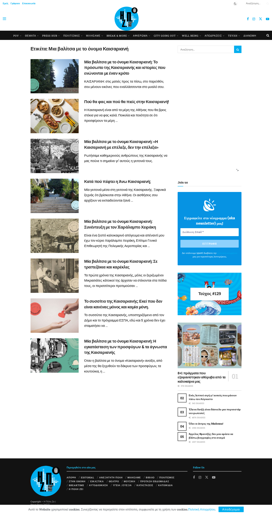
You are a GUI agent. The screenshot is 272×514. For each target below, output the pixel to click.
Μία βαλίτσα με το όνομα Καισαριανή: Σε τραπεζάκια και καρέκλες (120, 264)
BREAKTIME (76, 485)
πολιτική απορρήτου (227, 253)
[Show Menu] (4, 18)
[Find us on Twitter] (260, 19)
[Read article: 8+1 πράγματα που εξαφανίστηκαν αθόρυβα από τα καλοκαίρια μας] (209, 345)
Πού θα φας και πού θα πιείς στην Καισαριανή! (126, 101)
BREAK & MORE (117, 35)
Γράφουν (15, 3)
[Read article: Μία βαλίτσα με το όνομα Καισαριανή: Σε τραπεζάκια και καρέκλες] (55, 275)
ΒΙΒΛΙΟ (150, 477)
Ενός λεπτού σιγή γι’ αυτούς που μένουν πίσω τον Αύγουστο (212, 397)
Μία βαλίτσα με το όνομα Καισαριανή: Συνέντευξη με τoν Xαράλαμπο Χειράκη (120, 224)
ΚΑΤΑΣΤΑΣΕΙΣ (145, 485)
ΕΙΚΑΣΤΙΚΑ (97, 481)
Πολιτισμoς (71, 35)
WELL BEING (190, 35)
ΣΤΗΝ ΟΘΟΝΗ (77, 481)
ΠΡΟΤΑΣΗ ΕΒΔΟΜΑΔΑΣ (154, 481)
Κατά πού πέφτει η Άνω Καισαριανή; (117, 181)
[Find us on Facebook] (248, 19)
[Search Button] (267, 3)
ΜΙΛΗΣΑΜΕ (93, 35)
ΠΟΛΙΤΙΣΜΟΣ (166, 477)
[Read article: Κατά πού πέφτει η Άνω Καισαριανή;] (55, 196)
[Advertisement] (208, 115)
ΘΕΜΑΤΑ (30, 35)
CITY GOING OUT (165, 35)
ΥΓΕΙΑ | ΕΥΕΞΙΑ (122, 485)
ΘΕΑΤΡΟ (114, 481)
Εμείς (5, 3)
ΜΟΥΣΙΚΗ (129, 481)
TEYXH (232, 35)
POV (16, 35)
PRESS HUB (49, 35)
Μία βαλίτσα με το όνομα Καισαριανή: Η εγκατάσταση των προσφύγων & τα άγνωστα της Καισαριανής (125, 346)
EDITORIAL (87, 477)
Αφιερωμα (140, 35)
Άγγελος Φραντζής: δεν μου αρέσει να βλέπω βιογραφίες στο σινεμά (211, 435)
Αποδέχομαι (231, 509)
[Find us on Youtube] (267, 19)
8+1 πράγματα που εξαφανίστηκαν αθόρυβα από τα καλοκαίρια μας (202, 377)
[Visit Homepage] (127, 19)
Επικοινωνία (28, 3)
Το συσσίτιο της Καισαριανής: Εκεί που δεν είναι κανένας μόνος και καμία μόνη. (123, 303)
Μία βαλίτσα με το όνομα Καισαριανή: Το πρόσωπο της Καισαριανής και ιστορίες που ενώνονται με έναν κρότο (124, 67)
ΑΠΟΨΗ (71, 477)
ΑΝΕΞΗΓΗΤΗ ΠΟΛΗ (111, 477)
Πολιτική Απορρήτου (201, 509)
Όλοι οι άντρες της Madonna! (206, 423)
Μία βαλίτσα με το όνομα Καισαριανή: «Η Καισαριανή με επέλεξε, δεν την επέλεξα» (121, 144)
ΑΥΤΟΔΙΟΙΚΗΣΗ (98, 485)
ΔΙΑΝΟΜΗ (250, 35)
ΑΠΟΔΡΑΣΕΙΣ (213, 35)
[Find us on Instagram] (253, 19)
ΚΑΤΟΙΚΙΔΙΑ (165, 485)
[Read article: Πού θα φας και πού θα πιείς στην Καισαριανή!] (55, 116)
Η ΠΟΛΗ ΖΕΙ (76, 489)
